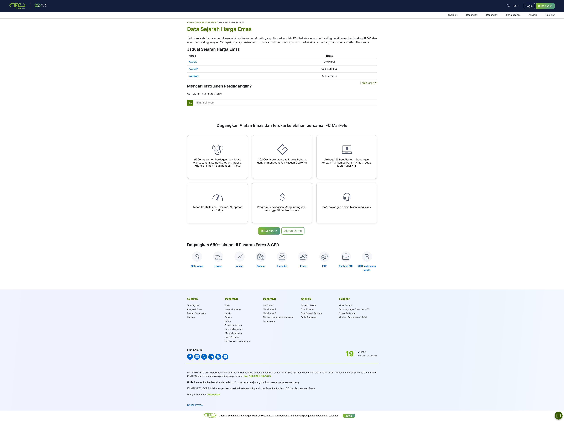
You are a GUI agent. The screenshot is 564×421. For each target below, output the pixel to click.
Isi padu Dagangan (234, 329)
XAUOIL (193, 61)
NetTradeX (268, 305)
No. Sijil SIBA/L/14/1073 (257, 376)
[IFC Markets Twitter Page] (204, 357)
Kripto (228, 321)
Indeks (228, 313)
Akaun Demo (293, 231)
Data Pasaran (307, 309)
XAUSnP (193, 69)
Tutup (349, 415)
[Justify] (508, 5)
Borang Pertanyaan (196, 313)
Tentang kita (193, 305)
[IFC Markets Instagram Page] (197, 357)
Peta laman (214, 394)
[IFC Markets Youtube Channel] (218, 357)
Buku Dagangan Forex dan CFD (354, 309)
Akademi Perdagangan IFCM (353, 317)
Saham (228, 317)
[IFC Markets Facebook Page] (190, 357)
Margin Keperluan (233, 333)
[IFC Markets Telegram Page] (225, 357)
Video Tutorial (345, 305)
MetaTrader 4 (269, 309)
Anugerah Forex (194, 309)
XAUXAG (193, 76)
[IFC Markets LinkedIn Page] (211, 357)
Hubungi (191, 317)
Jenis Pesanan (232, 337)
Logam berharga (233, 309)
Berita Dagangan (309, 317)
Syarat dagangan (233, 325)
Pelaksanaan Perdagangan (238, 341)
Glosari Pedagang (347, 313)
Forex (227, 305)
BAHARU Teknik (308, 305)
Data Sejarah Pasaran (311, 313)
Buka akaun (545, 5)
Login (529, 5)
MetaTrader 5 (269, 313)
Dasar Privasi (195, 404)
